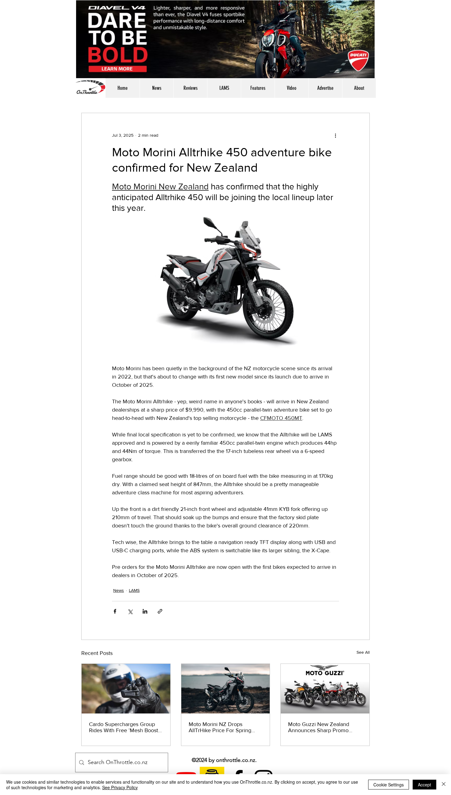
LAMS (134, 590)
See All (363, 652)
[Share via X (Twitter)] (130, 611)
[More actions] (335, 135)
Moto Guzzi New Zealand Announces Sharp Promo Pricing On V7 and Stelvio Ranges (319, 727)
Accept (424, 785)
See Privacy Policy (120, 787)
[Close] (443, 784)
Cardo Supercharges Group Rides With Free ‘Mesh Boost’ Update (124, 727)
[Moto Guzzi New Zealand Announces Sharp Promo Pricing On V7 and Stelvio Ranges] (325, 688)
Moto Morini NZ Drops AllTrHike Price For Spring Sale (220, 727)
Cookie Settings (388, 785)
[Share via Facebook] (115, 611)
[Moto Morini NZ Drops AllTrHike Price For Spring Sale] (225, 688)
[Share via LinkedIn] (145, 611)
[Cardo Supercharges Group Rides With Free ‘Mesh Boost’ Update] (126, 688)
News (118, 590)
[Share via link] (160, 611)
